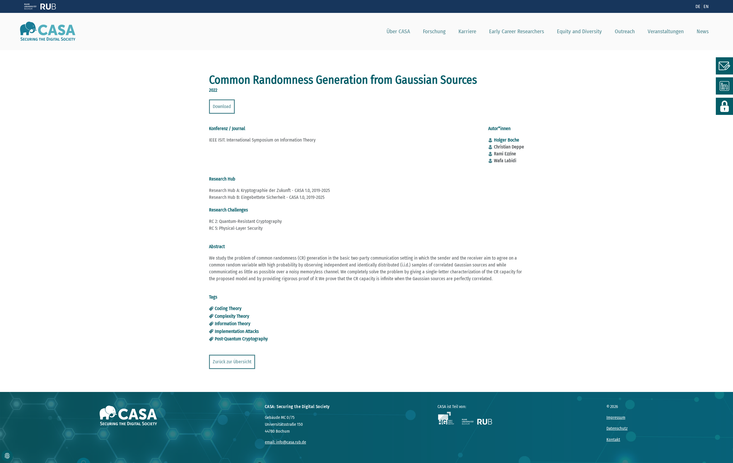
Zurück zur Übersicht (232, 361)
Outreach (625, 31)
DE (697, 6)
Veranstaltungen (666, 31)
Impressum (615, 417)
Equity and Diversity (579, 31)
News (703, 31)
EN (706, 6)
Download (222, 106)
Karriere (467, 31)
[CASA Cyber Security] (45, 31)
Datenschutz (617, 428)
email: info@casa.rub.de (285, 442)
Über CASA (398, 31)
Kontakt (613, 439)
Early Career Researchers (516, 31)
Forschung (434, 31)
